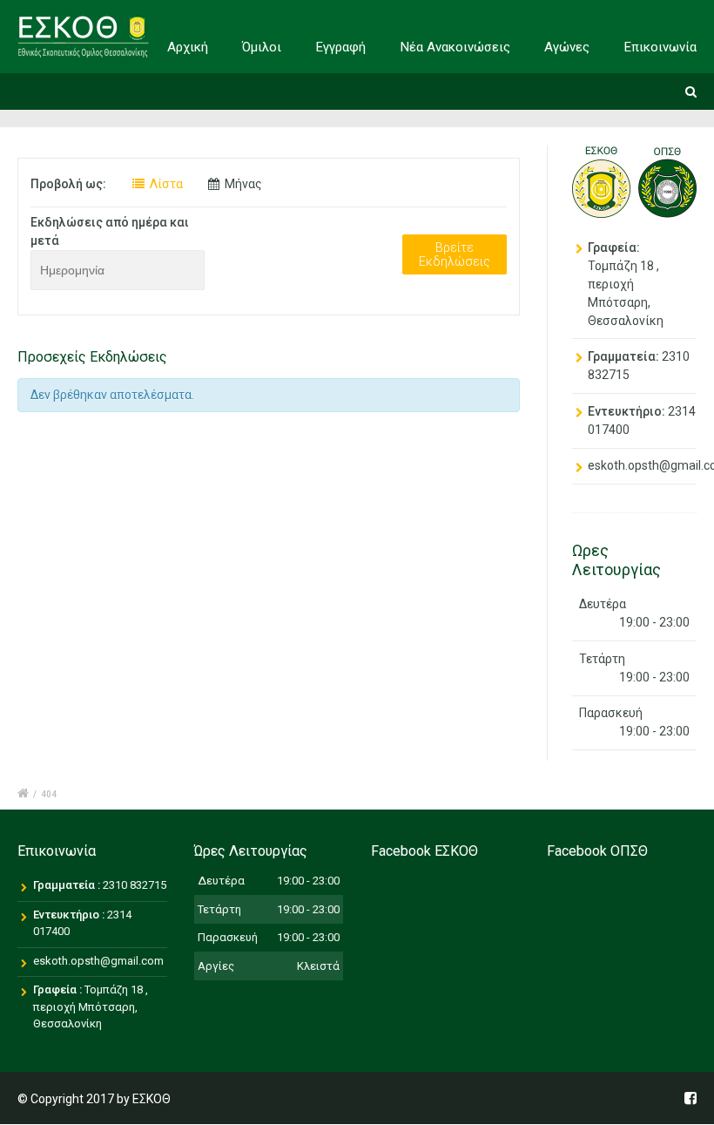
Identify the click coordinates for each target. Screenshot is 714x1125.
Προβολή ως (66, 184)
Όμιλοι (261, 47)
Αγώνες (566, 47)
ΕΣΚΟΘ (151, 1099)
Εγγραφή (341, 47)
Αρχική (187, 47)
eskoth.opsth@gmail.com (98, 960)
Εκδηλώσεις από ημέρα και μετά (109, 231)
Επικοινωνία (660, 47)
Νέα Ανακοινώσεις (455, 47)
